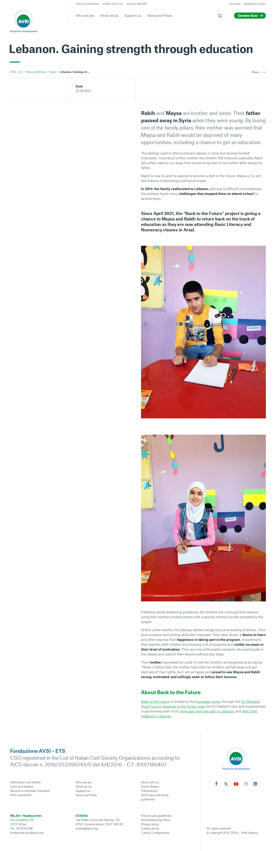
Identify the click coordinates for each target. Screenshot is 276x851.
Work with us (113, 3)
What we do (109, 15)
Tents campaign (87, 3)
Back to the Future (155, 701)
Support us (132, 15)
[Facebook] (216, 784)
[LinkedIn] (255, 784)
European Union (208, 701)
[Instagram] (246, 784)
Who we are (85, 15)
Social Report (136, 3)
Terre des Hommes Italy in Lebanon (207, 711)
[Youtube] (236, 784)
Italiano (235, 3)
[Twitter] (225, 784)
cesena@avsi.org (87, 828)
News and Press (159, 15)
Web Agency (249, 832)
